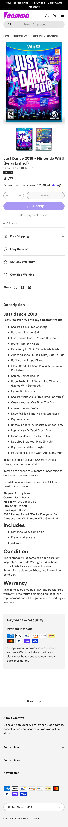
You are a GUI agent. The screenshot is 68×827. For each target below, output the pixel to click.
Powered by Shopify (31, 818)
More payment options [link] (34, 215)
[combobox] (34, 24)
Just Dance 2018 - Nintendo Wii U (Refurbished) (36, 35)
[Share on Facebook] (22, 287)
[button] (55, 15)
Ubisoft (7, 168)
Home (6, 35)
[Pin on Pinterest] (29, 287)
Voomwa (16, 818)
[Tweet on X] (15, 287)
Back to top (34, 701)
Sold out (46, 195)
